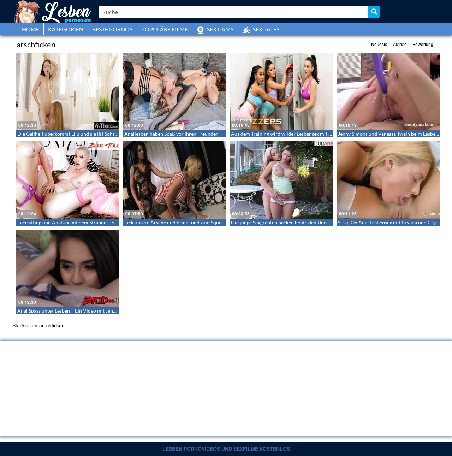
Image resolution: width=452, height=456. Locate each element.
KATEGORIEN (65, 29)
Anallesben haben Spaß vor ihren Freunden (171, 134)
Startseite (23, 325)
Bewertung (422, 44)
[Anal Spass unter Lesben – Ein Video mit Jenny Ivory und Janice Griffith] (67, 268)
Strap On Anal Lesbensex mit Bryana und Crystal (391, 222)
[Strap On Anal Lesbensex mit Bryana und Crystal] (388, 179)
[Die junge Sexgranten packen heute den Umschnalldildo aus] (281, 179)
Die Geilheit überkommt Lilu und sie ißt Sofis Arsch (73, 134)
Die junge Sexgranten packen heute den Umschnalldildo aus (296, 222)
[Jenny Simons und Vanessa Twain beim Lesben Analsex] (388, 91)
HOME (30, 29)
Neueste (379, 44)
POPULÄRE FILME (164, 29)
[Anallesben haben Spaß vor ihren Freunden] (174, 91)
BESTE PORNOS (112, 29)
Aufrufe (400, 44)
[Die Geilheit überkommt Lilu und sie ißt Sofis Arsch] (67, 91)
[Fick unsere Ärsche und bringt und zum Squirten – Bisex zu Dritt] (174, 179)
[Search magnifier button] (374, 12)
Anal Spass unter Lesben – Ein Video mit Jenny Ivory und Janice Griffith (94, 311)
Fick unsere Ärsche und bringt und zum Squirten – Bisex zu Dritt (194, 222)
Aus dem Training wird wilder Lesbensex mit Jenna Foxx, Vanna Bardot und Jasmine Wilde (329, 134)
